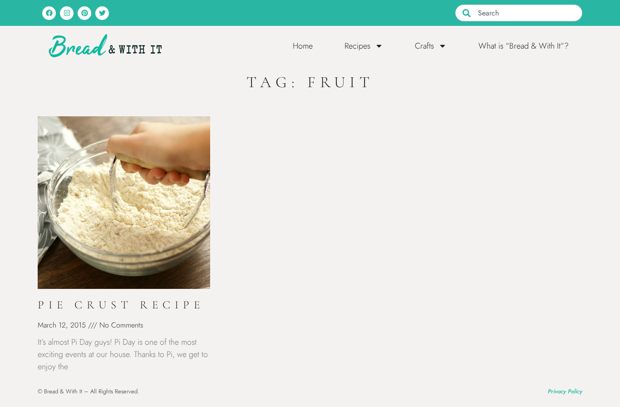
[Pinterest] (84, 13)
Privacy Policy (565, 391)
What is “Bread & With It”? (523, 46)
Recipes (357, 46)
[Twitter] (102, 13)
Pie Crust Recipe (121, 305)
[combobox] (518, 13)
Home (303, 46)
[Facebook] (49, 13)
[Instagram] (67, 13)
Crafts (424, 46)
